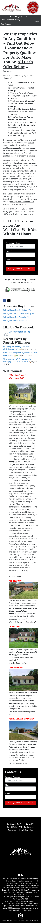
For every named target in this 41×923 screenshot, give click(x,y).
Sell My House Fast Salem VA (15, 320)
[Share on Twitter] (8, 300)
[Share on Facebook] (4, 300)
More (37, 21)
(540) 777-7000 (24, 16)
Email (8, 259)
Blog (31, 830)
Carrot (36, 920)
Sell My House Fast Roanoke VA (16, 317)
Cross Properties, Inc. (20, 331)
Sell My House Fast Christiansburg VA (18, 313)
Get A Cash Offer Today (10, 19)
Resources (12, 830)
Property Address (13, 243)
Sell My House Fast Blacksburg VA (17, 310)
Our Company (6, 24)
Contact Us (30, 824)
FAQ (20, 827)
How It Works (12, 827)
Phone (9, 251)
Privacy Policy (22, 830)
